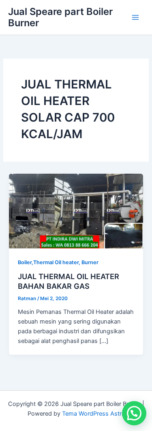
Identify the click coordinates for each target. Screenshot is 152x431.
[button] (134, 413)
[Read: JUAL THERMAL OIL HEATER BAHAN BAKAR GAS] (76, 210)
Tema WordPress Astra (93, 413)
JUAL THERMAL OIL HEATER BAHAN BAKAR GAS (68, 281)
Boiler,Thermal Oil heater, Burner (58, 262)
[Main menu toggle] (135, 17)
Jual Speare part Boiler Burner (60, 17)
